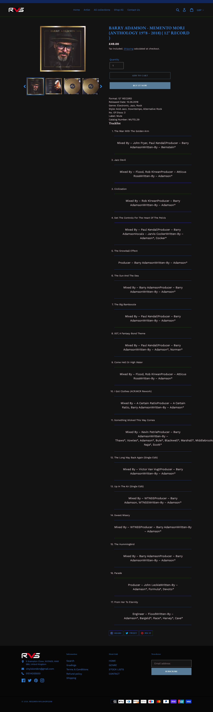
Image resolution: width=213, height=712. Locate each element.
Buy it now (140, 85)
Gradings (71, 665)
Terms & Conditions (77, 669)
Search (70, 660)
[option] (35, 86)
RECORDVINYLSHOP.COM (40, 701)
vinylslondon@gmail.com (40, 668)
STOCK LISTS (116, 669)
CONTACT (114, 673)
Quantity (114, 59)
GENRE (113, 665)
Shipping (128, 48)
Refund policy (74, 673)
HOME (112, 660)
